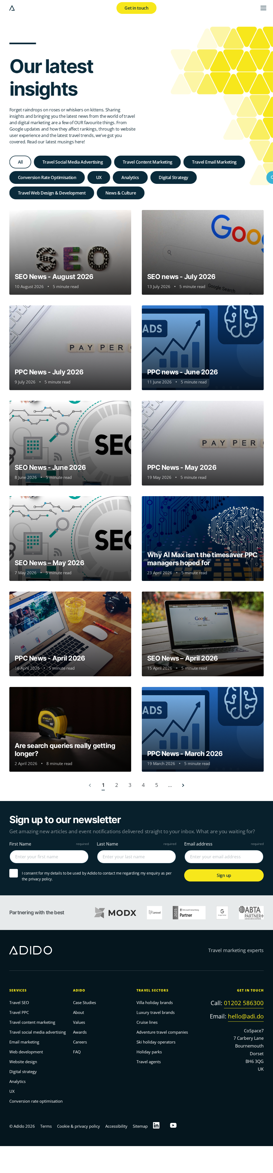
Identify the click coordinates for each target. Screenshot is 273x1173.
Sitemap (140, 1126)
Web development (26, 1052)
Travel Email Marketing (214, 162)
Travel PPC (19, 1012)
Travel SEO (19, 1002)
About (78, 1012)
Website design (23, 1062)
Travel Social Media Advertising (72, 162)
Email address (198, 844)
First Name (20, 844)
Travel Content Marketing (147, 162)
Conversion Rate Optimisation (47, 177)
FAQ (77, 1052)
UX (99, 177)
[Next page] (183, 785)
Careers (80, 1042)
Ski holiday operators (155, 1042)
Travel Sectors (152, 990)
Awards (80, 1032)
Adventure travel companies (162, 1032)
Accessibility (116, 1126)
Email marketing (24, 1042)
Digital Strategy (173, 177)
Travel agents (148, 1062)
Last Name (107, 844)
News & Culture (120, 193)
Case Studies (84, 1002)
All (20, 162)
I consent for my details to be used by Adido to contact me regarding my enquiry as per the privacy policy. (97, 876)
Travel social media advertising (37, 1032)
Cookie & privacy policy (78, 1126)
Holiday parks (149, 1052)
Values (79, 1022)
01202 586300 (244, 1003)
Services (18, 990)
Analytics (130, 177)
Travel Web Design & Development (52, 193)
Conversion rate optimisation (36, 1101)
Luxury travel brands (155, 1012)
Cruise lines (147, 1022)
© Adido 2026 (22, 1126)
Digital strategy (23, 1071)
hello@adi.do (246, 1016)
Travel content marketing (32, 1022)
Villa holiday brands (154, 1002)
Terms (46, 1126)
